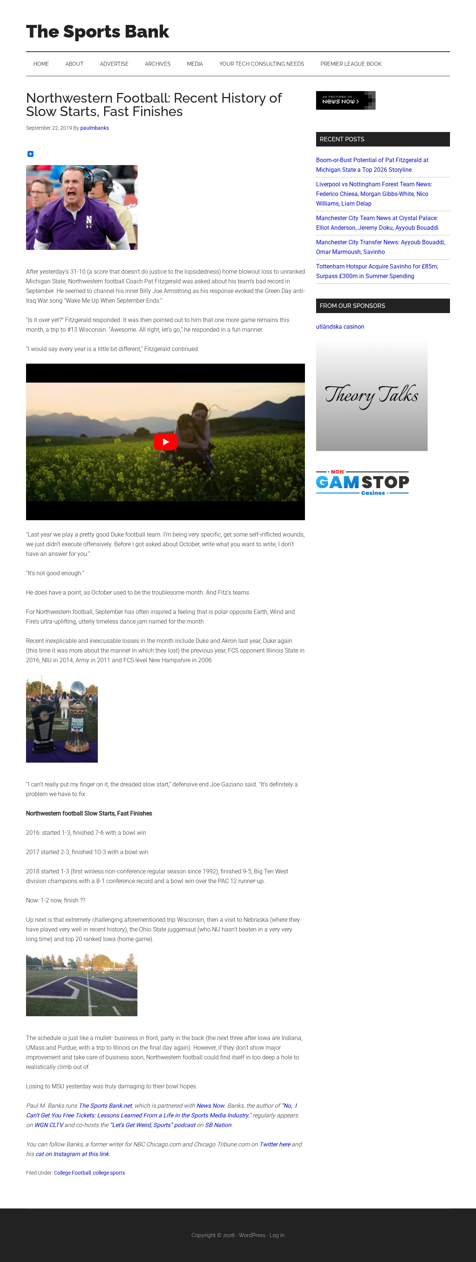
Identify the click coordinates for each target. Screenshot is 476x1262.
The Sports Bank (97, 31)
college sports (109, 1173)
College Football (72, 1173)
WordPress (252, 1235)
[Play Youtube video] (165, 442)
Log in (277, 1235)
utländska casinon (340, 326)
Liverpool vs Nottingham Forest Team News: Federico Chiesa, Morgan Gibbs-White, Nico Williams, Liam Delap (374, 194)
